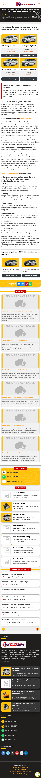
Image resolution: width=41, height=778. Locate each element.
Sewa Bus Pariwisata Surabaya (20, 772)
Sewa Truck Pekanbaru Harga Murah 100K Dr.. (23, 693)
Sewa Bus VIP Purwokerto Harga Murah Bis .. (23, 704)
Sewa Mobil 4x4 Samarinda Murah (14, 340)
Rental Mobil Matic (19, 526)
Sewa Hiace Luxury (19, 514)
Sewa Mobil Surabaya (20, 774)
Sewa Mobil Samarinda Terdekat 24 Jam (17, 311)
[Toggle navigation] (4, 3)
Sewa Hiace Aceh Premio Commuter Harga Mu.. (25, 669)
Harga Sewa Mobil (19, 492)
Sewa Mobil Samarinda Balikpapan (14, 453)
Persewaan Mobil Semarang (23, 548)
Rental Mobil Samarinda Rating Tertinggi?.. (18, 398)
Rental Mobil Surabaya (20, 768)
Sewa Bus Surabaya (20, 770)
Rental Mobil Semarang (21, 537)
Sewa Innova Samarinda (10, 173)
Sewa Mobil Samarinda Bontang (13, 425)
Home (4, 14)
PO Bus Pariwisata (19, 503)
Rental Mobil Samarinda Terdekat (14, 370)
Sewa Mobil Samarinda (28, 118)
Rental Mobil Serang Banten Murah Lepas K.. (25, 681)
